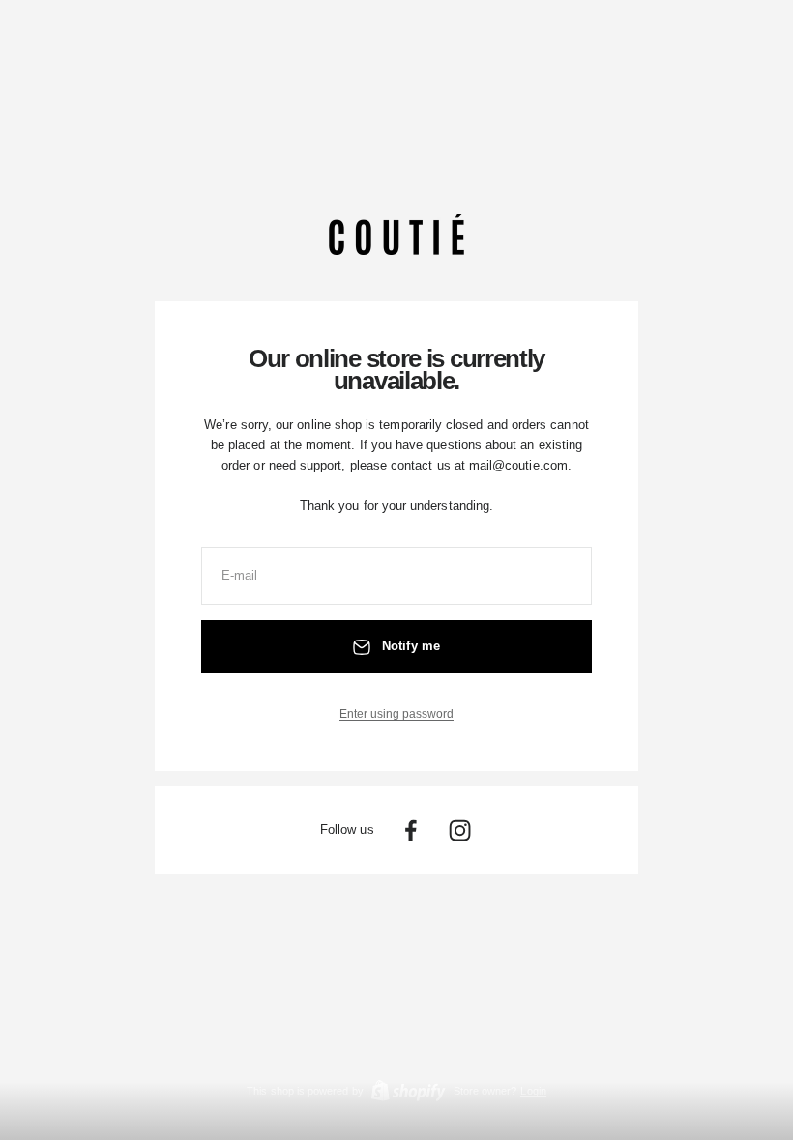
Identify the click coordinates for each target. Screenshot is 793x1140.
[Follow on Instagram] (460, 830)
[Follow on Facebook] (410, 830)
